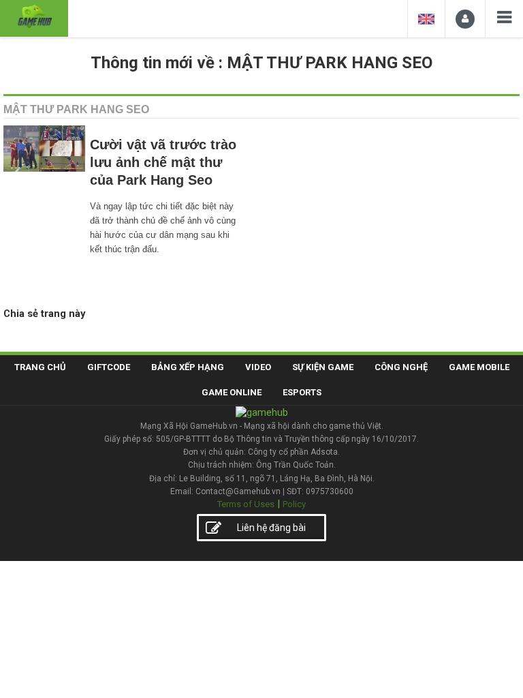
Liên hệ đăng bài (271, 527)
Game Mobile (479, 367)
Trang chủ (40, 367)
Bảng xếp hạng (187, 367)
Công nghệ (401, 367)
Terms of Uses (245, 504)
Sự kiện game (322, 367)
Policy (294, 504)
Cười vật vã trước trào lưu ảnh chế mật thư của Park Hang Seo (163, 162)
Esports (302, 392)
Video (258, 367)
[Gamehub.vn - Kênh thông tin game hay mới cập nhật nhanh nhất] (34, 16)
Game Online (232, 392)
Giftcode (108, 367)
